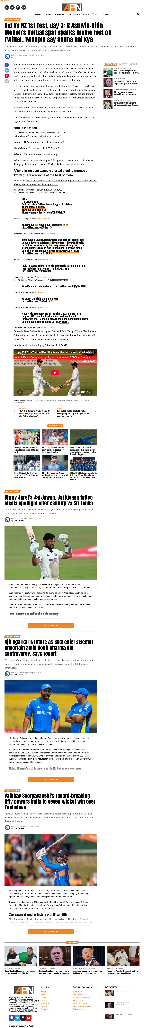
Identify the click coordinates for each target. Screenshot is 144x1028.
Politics (48, 14)
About (43, 992)
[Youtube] (29, 1018)
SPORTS (77, 14)
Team (43, 995)
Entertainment (59, 14)
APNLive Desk (19, 521)
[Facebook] (12, 1018)
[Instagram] (23, 1018)
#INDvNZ (51, 251)
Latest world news (80, 1003)
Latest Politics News (81, 998)
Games (107, 14)
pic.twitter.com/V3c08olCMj (36, 271)
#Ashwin (60, 251)
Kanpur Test (68, 401)
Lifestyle (86, 14)
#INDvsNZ (40, 207)
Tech (69, 14)
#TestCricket (72, 251)
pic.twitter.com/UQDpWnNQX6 (70, 286)
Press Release (79, 1000)
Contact (44, 1000)
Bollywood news (79, 1009)
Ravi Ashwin (19, 403)
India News (38, 14)
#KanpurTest (28, 207)
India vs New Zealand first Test (49, 401)
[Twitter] (17, 1018)
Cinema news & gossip (82, 1006)
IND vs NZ (31, 401)
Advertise (45, 1003)
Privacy (44, 1006)
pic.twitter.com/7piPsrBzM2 (37, 301)
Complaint (45, 1009)
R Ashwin (89, 401)
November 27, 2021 (43, 218)
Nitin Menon (79, 401)
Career (43, 998)
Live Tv (97, 14)
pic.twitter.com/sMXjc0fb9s (37, 253)
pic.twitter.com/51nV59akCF (50, 212)
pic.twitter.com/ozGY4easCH (37, 227)
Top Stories (77, 995)
